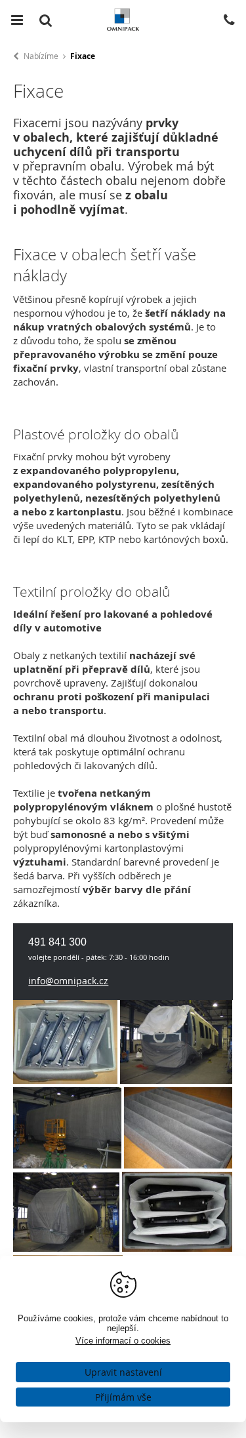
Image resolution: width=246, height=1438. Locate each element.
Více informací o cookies (123, 1341)
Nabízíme (41, 55)
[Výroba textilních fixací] (67, 1164)
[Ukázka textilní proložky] (178, 1164)
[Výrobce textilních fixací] (176, 1080)
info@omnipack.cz (68, 980)
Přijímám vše (123, 1397)
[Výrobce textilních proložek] (65, 1080)
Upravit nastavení (123, 1372)
